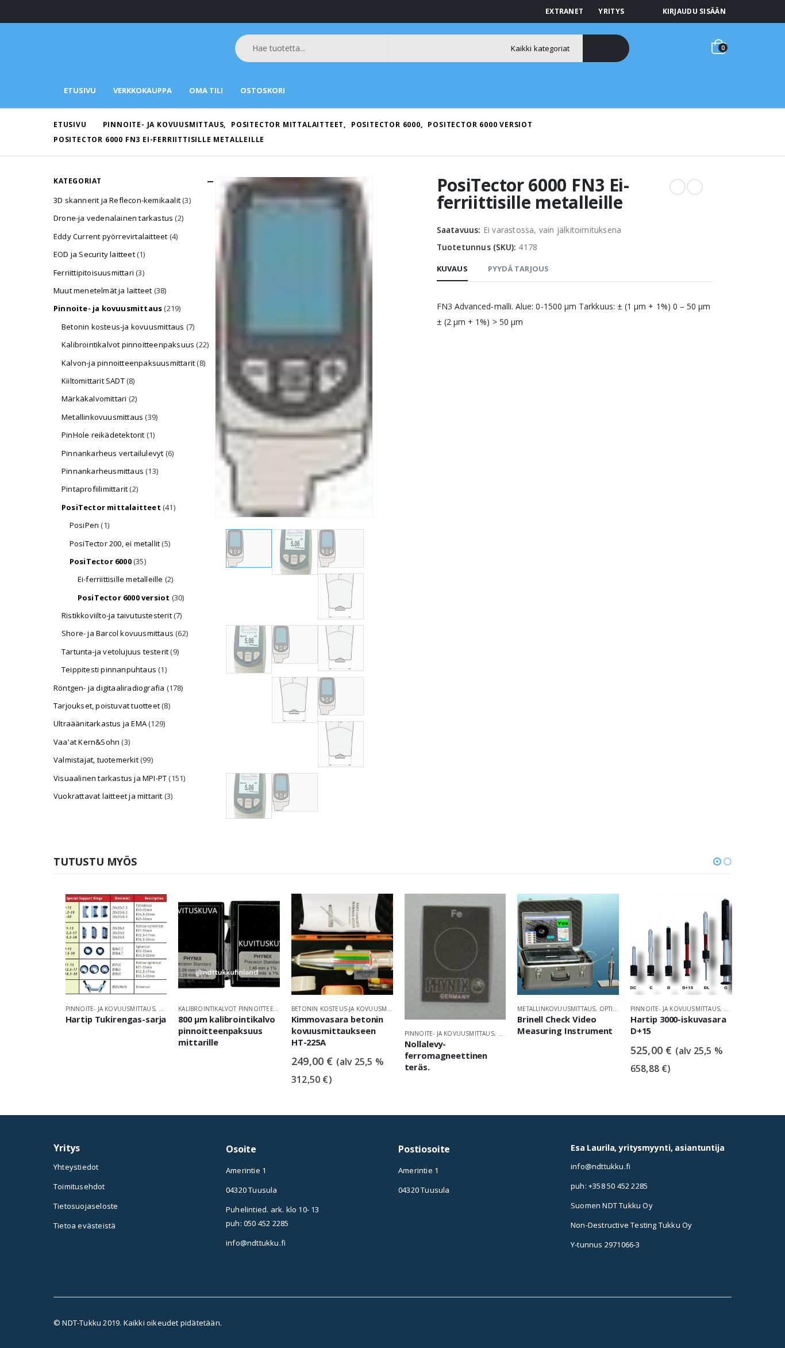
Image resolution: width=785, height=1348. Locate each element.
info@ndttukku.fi (256, 1243)
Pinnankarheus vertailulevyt (112, 453)
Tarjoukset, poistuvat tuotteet (106, 705)
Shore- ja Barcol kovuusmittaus (117, 633)
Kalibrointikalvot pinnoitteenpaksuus (127, 344)
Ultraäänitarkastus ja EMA (100, 723)
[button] (717, 861)
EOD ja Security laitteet (94, 254)
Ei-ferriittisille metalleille (120, 579)
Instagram (406, 1225)
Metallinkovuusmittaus (102, 417)
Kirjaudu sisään (694, 11)
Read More (147, 912)
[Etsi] (606, 48)
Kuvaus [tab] (452, 268)
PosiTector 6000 (101, 561)
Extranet (564, 11)
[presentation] (217, 346)
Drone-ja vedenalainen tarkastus (113, 218)
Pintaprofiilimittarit (94, 489)
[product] (116, 944)
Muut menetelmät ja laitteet (102, 290)
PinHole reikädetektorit (103, 435)
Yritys (611, 11)
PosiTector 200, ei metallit (115, 543)
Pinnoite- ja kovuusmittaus (107, 308)
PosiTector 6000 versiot (124, 597)
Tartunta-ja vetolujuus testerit (114, 651)
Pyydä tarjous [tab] (518, 268)
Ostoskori (262, 90)
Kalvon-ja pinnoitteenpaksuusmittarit (128, 363)
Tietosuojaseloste (85, 1206)
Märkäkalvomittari (93, 398)
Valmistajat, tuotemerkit (95, 760)
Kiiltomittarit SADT (93, 381)
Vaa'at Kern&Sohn (86, 742)
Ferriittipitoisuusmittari (93, 272)
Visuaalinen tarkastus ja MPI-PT (110, 778)
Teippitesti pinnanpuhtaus (108, 669)
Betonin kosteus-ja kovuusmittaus (122, 326)
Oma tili (206, 90)
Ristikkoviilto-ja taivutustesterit (116, 615)
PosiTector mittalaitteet (111, 507)
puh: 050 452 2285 (257, 1223)
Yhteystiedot (75, 1167)
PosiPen (84, 525)
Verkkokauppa (142, 90)
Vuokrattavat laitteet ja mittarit (108, 796)
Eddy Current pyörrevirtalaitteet (110, 236)
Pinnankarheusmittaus (102, 471)
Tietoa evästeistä (84, 1225)
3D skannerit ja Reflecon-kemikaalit (116, 200)
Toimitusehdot (79, 1186)
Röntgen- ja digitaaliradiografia (108, 688)
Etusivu (80, 90)
